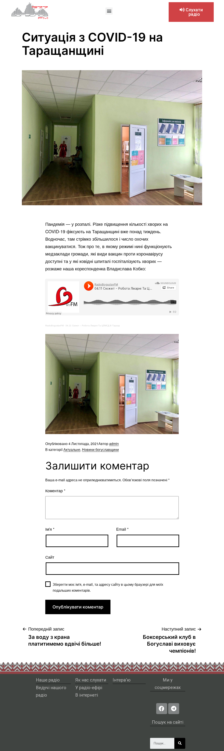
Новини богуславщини (100, 449)
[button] (109, 11)
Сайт (49, 557)
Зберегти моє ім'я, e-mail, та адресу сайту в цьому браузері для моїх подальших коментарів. (108, 587)
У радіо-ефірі (88, 687)
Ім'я (49, 529)
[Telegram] (173, 708)
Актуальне (71, 449)
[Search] (179, 743)
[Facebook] (161, 708)
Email (122, 529)
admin (114, 443)
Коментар (55, 490)
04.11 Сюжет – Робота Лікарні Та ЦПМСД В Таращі (93, 325)
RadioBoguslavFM (54, 325)
